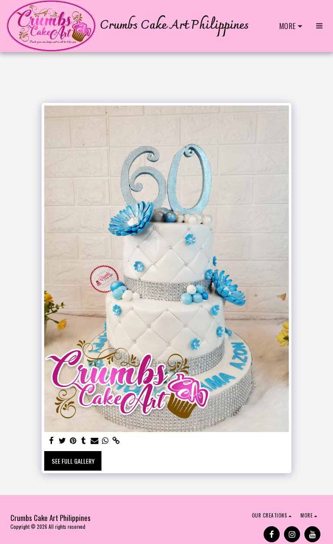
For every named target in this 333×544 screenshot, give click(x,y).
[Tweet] (62, 440)
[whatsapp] (105, 440)
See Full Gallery (73, 460)
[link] (116, 440)
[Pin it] (73, 440)
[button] (319, 26)
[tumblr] (84, 440)
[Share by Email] (94, 440)
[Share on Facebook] (51, 440)
